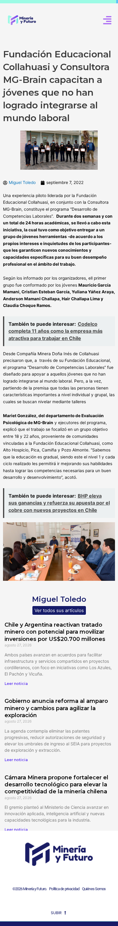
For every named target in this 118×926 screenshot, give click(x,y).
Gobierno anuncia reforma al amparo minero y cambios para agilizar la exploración (56, 708)
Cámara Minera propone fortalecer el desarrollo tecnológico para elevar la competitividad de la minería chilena (56, 784)
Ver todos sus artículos (59, 610)
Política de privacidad (63, 889)
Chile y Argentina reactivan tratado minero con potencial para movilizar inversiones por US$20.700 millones (55, 631)
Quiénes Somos (94, 889)
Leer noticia (16, 683)
